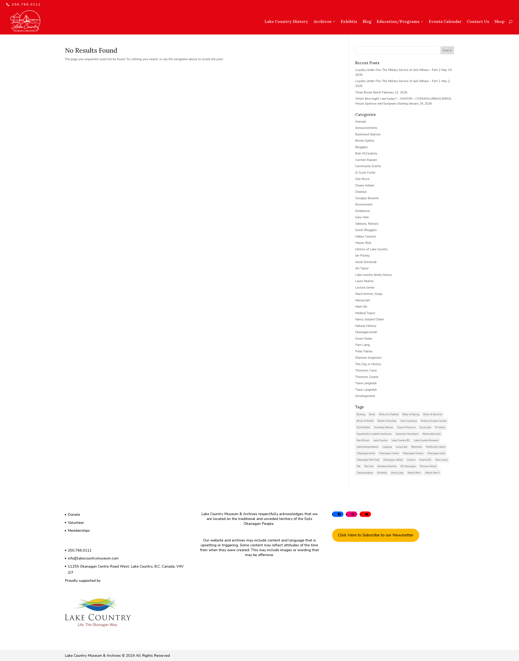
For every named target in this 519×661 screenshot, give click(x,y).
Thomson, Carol (366, 370)
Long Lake (401, 446)
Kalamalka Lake (432, 433)
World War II (432, 472)
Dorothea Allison (383, 427)
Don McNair (363, 427)
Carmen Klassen (366, 160)
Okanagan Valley (393, 459)
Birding (361, 414)
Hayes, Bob (363, 243)
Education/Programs (398, 22)
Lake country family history (373, 275)
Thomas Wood (428, 466)
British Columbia (387, 420)
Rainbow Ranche (386, 466)
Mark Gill (361, 307)
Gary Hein (362, 217)
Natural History (365, 326)
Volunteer (76, 522)
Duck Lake (425, 427)
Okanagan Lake (436, 453)
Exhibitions (362, 211)
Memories (416, 446)
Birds (372, 414)
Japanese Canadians (407, 433)
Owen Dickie (363, 339)
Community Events (368, 166)
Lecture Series (364, 288)
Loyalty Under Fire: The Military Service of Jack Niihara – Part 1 (397, 81)
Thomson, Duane (366, 377)
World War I (414, 472)
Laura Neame (364, 281)
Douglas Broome (367, 198)
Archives (322, 22)
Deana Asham (364, 185)
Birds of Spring (411, 414)
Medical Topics (365, 313)
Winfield (382, 472)
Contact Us (478, 22)
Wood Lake (397, 472)
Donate (74, 514)
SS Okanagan (408, 466)
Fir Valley (440, 427)
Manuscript (362, 300)
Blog (366, 22)
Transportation (365, 472)
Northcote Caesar (435, 446)
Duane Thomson (406, 427)
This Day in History (368, 364)
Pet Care (368, 466)
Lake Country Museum (426, 440)
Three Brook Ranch (368, 92)
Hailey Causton (365, 236)
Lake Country (380, 440)
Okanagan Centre (389, 453)
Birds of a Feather (389, 414)
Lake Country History (286, 22)
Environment (363, 204)
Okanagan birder (366, 332)
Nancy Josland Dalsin (369, 319)
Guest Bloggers (366, 230)
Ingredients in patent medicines (374, 433)
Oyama (411, 459)
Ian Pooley (362, 255)
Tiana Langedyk (366, 383)
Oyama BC (425, 459)
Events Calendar (445, 22)
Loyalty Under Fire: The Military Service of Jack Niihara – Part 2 (397, 70)
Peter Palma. (364, 351)
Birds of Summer (432, 414)
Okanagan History (413, 453)
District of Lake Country (434, 420)
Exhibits (349, 22)
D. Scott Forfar (365, 173)
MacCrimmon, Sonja (368, 294)
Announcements (366, 128)
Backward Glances (368, 134)
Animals (360, 122)
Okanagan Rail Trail (368, 459)
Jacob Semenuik (366, 262)
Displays (361, 192)
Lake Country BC (401, 440)
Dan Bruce (362, 179)
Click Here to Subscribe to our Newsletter (375, 535)
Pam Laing (362, 345)
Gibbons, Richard (366, 224)
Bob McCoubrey (366, 153)
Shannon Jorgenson (368, 358)
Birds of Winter (365, 420)
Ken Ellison (363, 440)
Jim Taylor (362, 268)
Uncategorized (365, 396)
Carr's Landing (408, 420)
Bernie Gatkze (364, 141)
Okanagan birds (366, 453)
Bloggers (361, 147)
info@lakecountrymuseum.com (93, 558)
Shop (499, 22)
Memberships (79, 530)
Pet (358, 466)
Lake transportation (367, 446)
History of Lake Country (371, 249)
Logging (387, 446)
